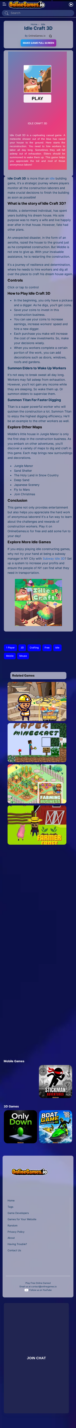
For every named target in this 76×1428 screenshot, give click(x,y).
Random (13, 1225)
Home (11, 1200)
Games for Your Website (22, 1219)
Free (47, 647)
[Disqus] (37, 901)
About (11, 1237)
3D (22, 647)
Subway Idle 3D (54, 558)
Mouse (23, 656)
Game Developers (18, 1213)
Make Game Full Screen (38, 43)
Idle (57, 647)
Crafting (34, 647)
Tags (10, 1206)
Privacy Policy (16, 1231)
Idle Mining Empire (37, 716)
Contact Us (14, 1250)
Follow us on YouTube (40, 1290)
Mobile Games (14, 1061)
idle (52, 178)
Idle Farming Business (37, 798)
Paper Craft (37, 757)
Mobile (9, 656)
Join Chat (36, 1358)
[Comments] (50, 36)
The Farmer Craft (37, 839)
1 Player (10, 647)
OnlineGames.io (37, 35)
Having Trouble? (17, 1244)
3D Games (11, 1106)
